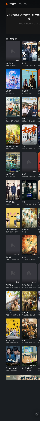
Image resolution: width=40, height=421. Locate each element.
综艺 (25, 4)
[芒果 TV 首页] (11, 4)
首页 (20, 4)
